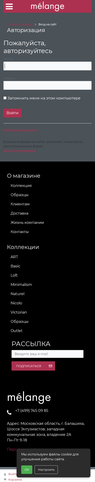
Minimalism (21, 284)
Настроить (46, 469)
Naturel (17, 294)
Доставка (19, 213)
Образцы (20, 195)
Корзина (15, 479)
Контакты (20, 232)
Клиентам (20, 204)
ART (14, 257)
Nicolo (16, 303)
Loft (14, 275)
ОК (26, 469)
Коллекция (21, 185)
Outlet (17, 331)
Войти (13, 474)
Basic (15, 266)
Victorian (19, 312)
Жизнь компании (27, 222)
